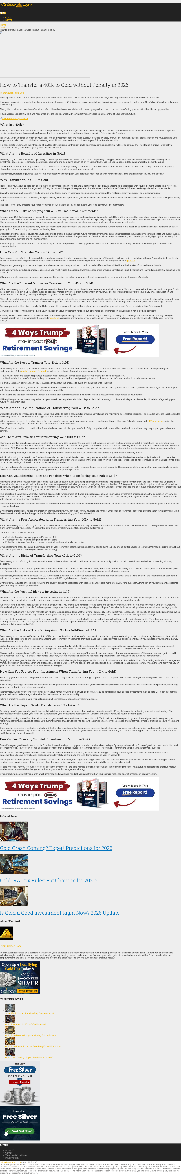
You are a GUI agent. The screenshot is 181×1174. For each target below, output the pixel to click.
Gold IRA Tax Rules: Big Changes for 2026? (49, 880)
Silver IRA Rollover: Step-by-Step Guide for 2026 (29, 1013)
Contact (9, 1153)
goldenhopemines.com (10, 1162)
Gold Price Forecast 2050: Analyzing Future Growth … (31, 1035)
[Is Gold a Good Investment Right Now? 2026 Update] (90, 896)
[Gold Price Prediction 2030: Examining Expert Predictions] (10, 1044)
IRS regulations (156, 421)
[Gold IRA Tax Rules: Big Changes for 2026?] (90, 864)
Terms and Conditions (16, 1155)
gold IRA (130, 260)
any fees (54, 318)
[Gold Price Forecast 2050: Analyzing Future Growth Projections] (10, 1033)
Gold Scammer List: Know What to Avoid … (26, 1024)
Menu (3, 13)
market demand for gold (33, 371)
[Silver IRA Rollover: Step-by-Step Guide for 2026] (10, 1011)
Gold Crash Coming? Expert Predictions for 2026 (56, 848)
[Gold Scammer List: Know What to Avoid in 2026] (10, 1022)
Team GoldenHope (9, 93)
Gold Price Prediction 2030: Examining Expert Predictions (33, 1046)
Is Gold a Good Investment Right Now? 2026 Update (60, 912)
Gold (8, 17)
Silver (9, 20)
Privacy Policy (12, 1158)
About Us (10, 1150)
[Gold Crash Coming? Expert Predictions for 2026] (90, 832)
